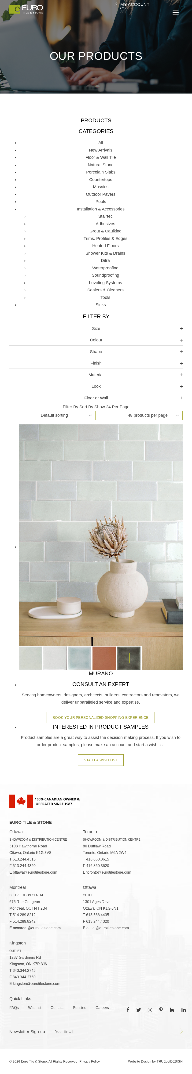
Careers (102, 1008)
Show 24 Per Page (111, 407)
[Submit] (181, 1031)
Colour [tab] (96, 340)
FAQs (14, 1008)
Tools (105, 297)
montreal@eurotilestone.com (37, 928)
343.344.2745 (24, 971)
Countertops (100, 179)
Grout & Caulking (105, 231)
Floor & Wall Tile (100, 157)
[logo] (26, 9)
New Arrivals (100, 150)
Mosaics (100, 186)
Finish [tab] (96, 363)
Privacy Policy (89, 1061)
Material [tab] (96, 374)
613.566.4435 (97, 915)
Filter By (70, 407)
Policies (79, 1008)
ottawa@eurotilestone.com (35, 872)
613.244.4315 (24, 859)
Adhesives (105, 223)
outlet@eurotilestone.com (107, 928)
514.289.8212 (24, 915)
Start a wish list (100, 760)
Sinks (101, 304)
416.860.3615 (97, 859)
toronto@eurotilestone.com (108, 872)
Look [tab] (96, 386)
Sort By (86, 407)
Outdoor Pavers (100, 194)
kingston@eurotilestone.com (36, 984)
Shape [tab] (96, 351)
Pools (101, 201)
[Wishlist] (123, 9)
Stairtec (105, 216)
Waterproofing (105, 268)
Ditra (105, 260)
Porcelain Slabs (100, 172)
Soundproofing (105, 275)
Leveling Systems (105, 282)
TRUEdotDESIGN (170, 1061)
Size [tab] (96, 328)
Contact (57, 1008)
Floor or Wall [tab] (96, 398)
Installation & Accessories (101, 209)
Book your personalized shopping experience (101, 718)
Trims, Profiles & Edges (105, 238)
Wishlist (34, 1008)
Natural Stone (101, 165)
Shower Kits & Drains (105, 253)
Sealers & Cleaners (105, 290)
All (100, 142)
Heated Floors (105, 245)
